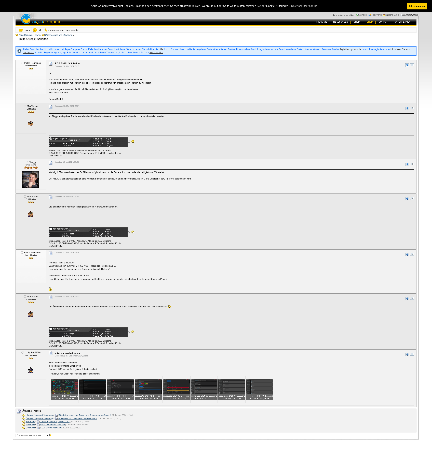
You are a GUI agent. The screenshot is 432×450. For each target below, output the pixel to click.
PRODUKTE (321, 22)
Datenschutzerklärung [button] (304, 6)
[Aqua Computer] (55, 21)
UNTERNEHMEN (403, 22)
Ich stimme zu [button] (417, 6)
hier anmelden (156, 52)
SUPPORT (384, 22)
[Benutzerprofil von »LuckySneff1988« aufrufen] (30, 370)
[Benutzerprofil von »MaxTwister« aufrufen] (30, 123)
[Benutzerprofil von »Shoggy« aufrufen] (30, 179)
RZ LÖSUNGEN (340, 22)
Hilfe (161, 49)
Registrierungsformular (350, 49)
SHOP (357, 22)
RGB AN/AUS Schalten (33, 39)
